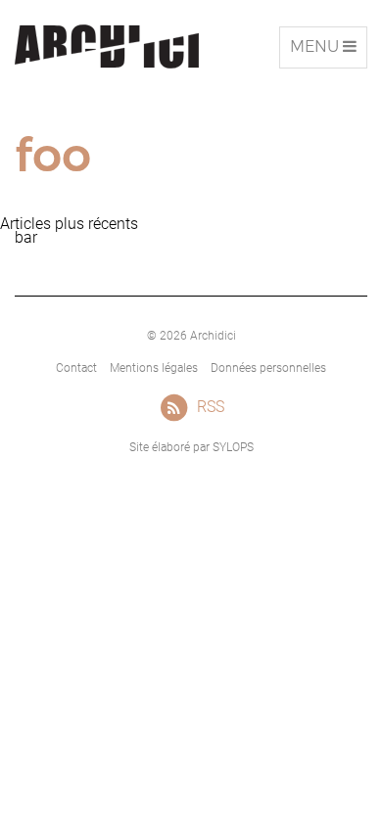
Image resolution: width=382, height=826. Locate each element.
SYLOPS (233, 447)
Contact (76, 368)
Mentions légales (154, 368)
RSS (210, 406)
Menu (328, 52)
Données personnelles (268, 368)
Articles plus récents (69, 223)
